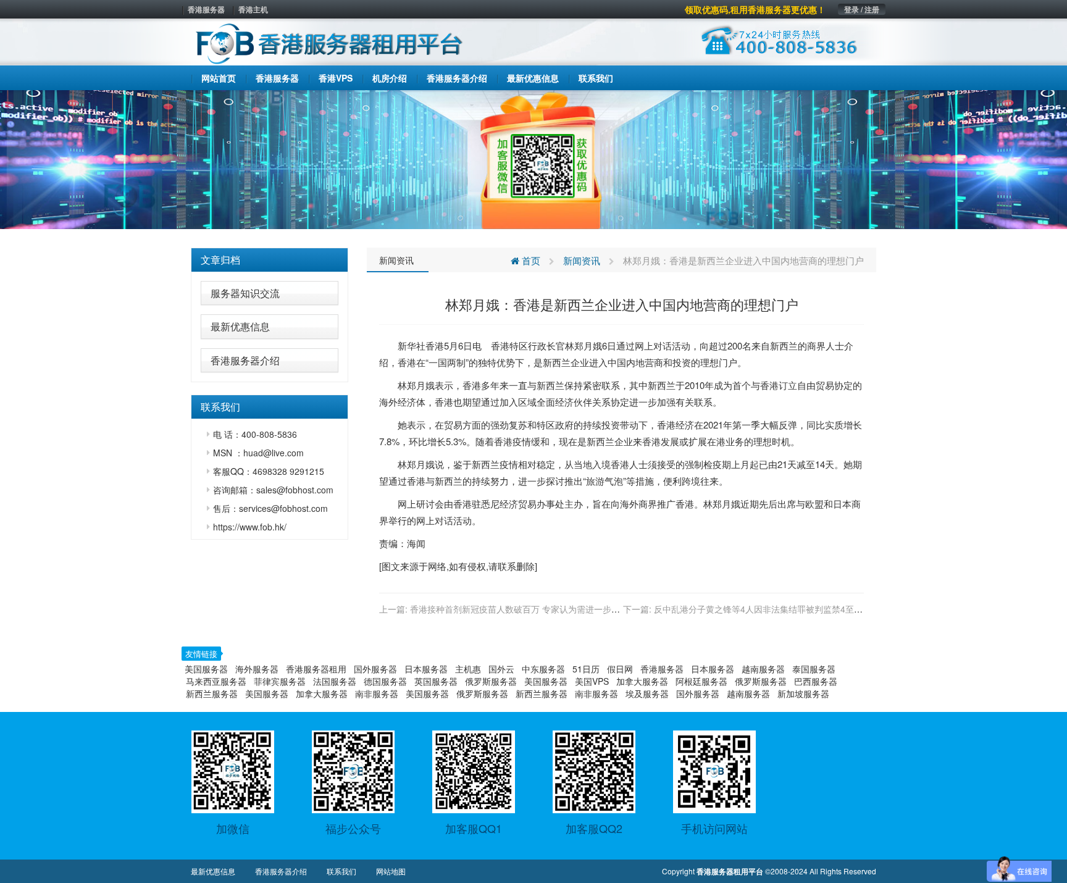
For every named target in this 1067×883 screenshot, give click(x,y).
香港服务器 (206, 9)
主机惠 (468, 669)
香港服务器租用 (316, 669)
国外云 (501, 669)
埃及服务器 (647, 693)
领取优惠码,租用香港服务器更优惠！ (755, 9)
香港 (434, 345)
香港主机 (253, 9)
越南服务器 (763, 669)
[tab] (269, 260)
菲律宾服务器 (280, 681)
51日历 (586, 669)
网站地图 (391, 871)
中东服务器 (543, 669)
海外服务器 (256, 669)
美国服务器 (206, 669)
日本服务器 (426, 669)
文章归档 (220, 260)
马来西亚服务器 (216, 681)
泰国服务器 (813, 669)
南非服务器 (376, 693)
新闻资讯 (396, 260)
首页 (529, 260)
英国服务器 (436, 681)
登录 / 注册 (861, 9)
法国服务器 (334, 681)
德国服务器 (385, 681)
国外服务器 (375, 669)
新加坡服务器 (803, 693)
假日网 (620, 669)
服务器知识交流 (245, 293)
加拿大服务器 (642, 681)
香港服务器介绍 (245, 360)
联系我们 (341, 871)
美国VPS (592, 681)
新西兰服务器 (212, 693)
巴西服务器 (815, 681)
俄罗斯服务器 (491, 681)
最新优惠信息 (240, 326)
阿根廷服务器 (701, 681)
